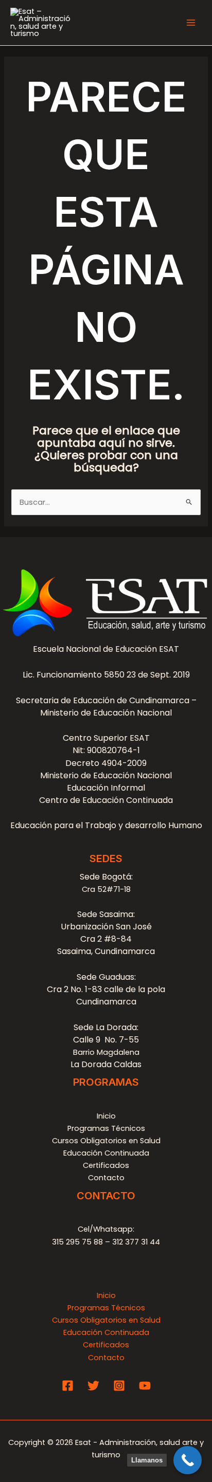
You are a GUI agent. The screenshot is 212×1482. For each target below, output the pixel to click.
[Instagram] (119, 1386)
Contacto (106, 1178)
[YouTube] (145, 1386)
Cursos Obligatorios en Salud (106, 1141)
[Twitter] (93, 1386)
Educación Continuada (106, 1153)
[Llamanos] (187, 1460)
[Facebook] (68, 1386)
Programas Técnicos (106, 1128)
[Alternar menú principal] (191, 22)
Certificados (106, 1165)
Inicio (106, 1116)
